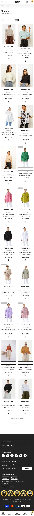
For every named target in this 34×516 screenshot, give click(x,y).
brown (8, 375)
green (25, 181)
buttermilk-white (8, 102)
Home (2, 5)
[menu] (2, 2)
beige (8, 58)
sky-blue (25, 61)
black (25, 102)
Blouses (7, 5)
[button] (16, 20)
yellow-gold (25, 375)
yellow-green (25, 222)
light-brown (8, 183)
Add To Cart (8, 46)
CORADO (8, 49)
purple (8, 337)
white (8, 140)
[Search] (7, 2)
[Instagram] (7, 455)
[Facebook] (3, 455)
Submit (27, 468)
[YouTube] (25, 455)
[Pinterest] (12, 455)
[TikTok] (16, 455)
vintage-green (25, 298)
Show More (17, 423)
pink (8, 222)
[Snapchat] (20, 455)
